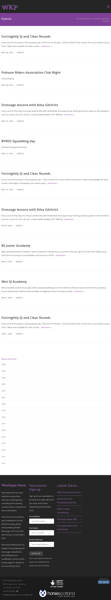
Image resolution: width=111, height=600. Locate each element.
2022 (3, 390)
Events (20, 52)
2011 (3, 463)
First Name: (34, 516)
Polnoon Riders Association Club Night (31, 72)
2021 (3, 397)
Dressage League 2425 (67, 519)
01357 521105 (10, 591)
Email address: (36, 539)
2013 (3, 450)
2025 (3, 371)
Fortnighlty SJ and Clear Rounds (26, 317)
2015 (3, 437)
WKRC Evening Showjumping (63, 511)
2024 (3, 377)
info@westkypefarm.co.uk (13, 595)
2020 (3, 404)
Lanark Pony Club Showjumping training (66, 501)
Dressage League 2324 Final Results (67, 527)
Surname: (33, 528)
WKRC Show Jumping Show (68, 492)
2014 (3, 443)
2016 (3, 430)
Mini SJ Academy (14, 281)
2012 (3, 456)
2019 (3, 410)
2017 (3, 423)
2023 (3, 384)
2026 (3, 364)
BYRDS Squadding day (18, 141)
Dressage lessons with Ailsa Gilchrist (29, 105)
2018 (3, 417)
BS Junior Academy (15, 245)
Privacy (29, 595)
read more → (47, 46)
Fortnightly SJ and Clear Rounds (26, 36)
